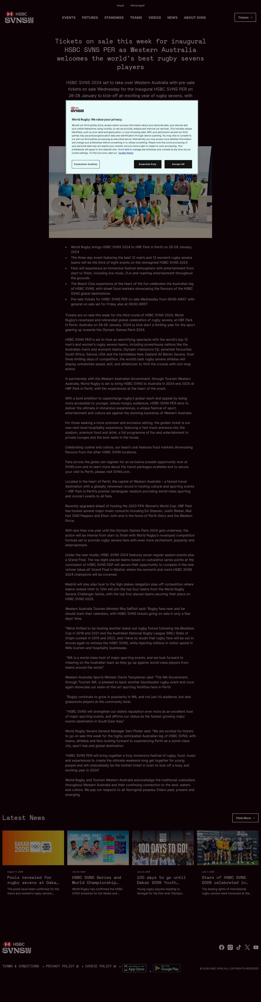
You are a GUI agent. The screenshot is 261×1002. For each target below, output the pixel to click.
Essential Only (147, 164)
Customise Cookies (85, 164)
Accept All (178, 164)
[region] (132, 137)
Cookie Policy (125, 153)
